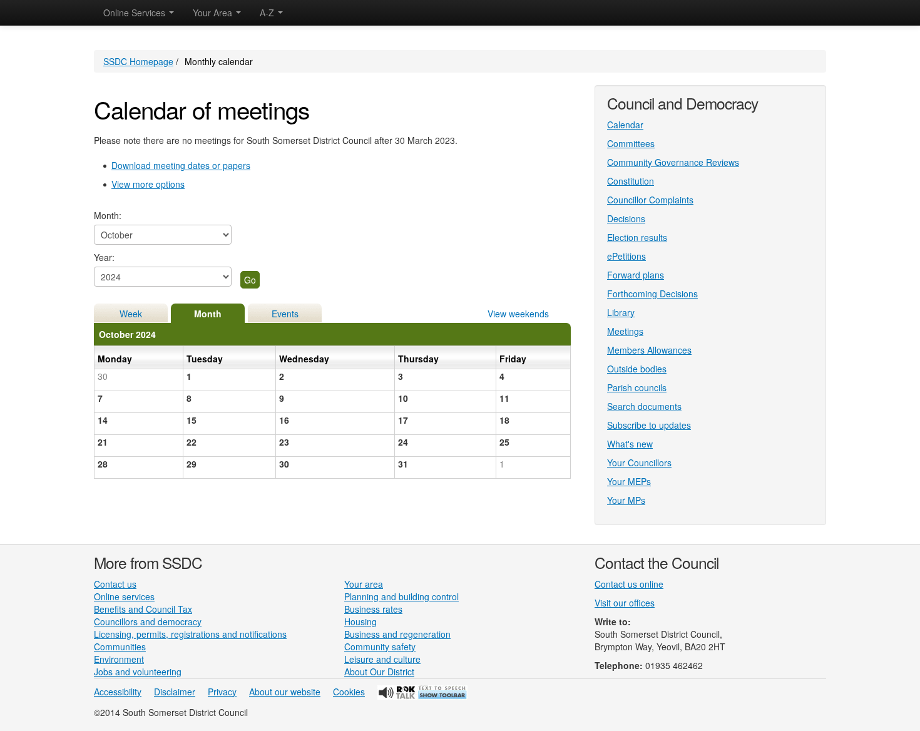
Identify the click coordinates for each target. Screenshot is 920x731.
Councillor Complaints (650, 199)
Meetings (625, 331)
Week (131, 313)
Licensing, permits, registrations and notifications (190, 634)
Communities (120, 646)
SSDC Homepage (138, 61)
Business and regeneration (397, 634)
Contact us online (629, 584)
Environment (119, 659)
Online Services (135, 12)
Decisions (626, 218)
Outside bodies (637, 368)
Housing (360, 621)
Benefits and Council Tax (143, 609)
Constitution (630, 181)
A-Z (268, 12)
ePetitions (626, 256)
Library (621, 312)
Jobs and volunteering (137, 671)
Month (208, 313)
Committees (631, 143)
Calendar (625, 124)
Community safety (380, 646)
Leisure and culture (382, 659)
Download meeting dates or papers (180, 165)
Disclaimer (174, 691)
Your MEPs (629, 481)
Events (285, 313)
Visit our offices (625, 602)
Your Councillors (639, 462)
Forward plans (635, 274)
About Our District (379, 671)
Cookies (349, 691)
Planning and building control (401, 596)
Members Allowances (649, 350)
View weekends (518, 313)
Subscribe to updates (649, 425)
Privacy (222, 691)
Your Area (214, 12)
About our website (284, 691)
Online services (124, 596)
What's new (630, 443)
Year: (104, 257)
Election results (637, 237)
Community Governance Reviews (673, 162)
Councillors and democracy (148, 621)
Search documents (644, 406)
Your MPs (626, 500)
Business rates (373, 609)
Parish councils (637, 387)
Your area (363, 584)
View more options (148, 184)
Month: (107, 215)
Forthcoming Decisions (652, 293)
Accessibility (117, 691)
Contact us (115, 584)
